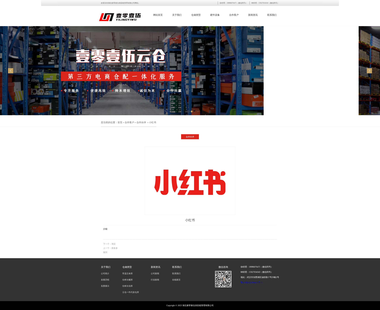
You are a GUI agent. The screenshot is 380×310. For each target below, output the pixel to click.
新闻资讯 (253, 15)
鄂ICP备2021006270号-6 (251, 282)
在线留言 (176, 280)
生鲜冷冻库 (127, 286)
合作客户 (234, 15)
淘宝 (113, 244)
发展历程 (105, 280)
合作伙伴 (141, 122)
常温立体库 (127, 273)
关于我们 (177, 15)
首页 (120, 122)
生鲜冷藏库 (127, 280)
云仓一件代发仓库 (130, 292)
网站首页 (158, 15)
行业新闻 (155, 280)
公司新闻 (155, 273)
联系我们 (272, 15)
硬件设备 (215, 15)
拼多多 (114, 248)
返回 (105, 252)
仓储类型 (196, 15)
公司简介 (105, 273)
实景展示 (105, 286)
